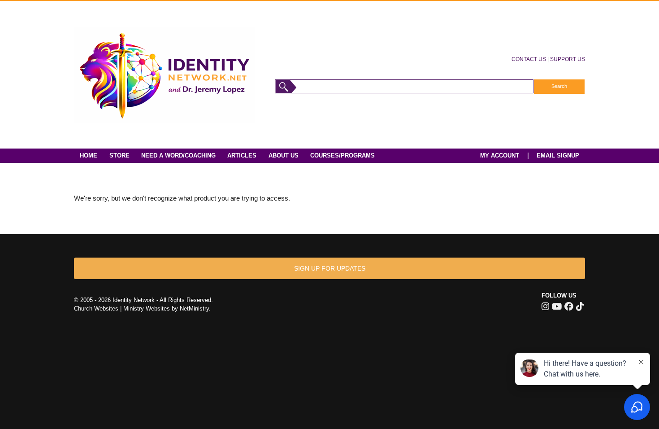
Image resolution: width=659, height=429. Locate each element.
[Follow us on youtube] (557, 306)
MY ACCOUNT (499, 155)
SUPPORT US (567, 59)
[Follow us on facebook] (568, 306)
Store (119, 155)
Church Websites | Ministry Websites (123, 308)
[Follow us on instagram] (545, 306)
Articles (241, 155)
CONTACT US (529, 59)
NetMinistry (194, 308)
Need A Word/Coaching (178, 155)
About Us (284, 155)
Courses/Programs (342, 155)
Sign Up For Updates (329, 268)
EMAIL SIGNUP (558, 155)
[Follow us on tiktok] (580, 306)
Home (88, 155)
